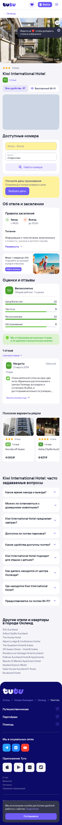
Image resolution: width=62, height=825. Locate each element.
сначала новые (11, 355)
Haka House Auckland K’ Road (19, 668)
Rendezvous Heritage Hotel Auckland (23, 653)
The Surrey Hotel (12, 637)
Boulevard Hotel (11, 672)
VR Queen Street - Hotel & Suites (20, 649)
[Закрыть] (58, 30)
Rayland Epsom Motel (15, 665)
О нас (5, 777)
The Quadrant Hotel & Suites (18, 645)
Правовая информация (14, 788)
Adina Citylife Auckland (15, 633)
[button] (32, 4)
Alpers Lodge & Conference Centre (21, 641)
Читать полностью (16, 397)
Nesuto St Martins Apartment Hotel (22, 661)
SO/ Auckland (10, 629)
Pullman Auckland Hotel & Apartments (23, 657)
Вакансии (7, 781)
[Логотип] (9, 5)
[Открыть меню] (57, 5)
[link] (13, 269)
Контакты (7, 784)
